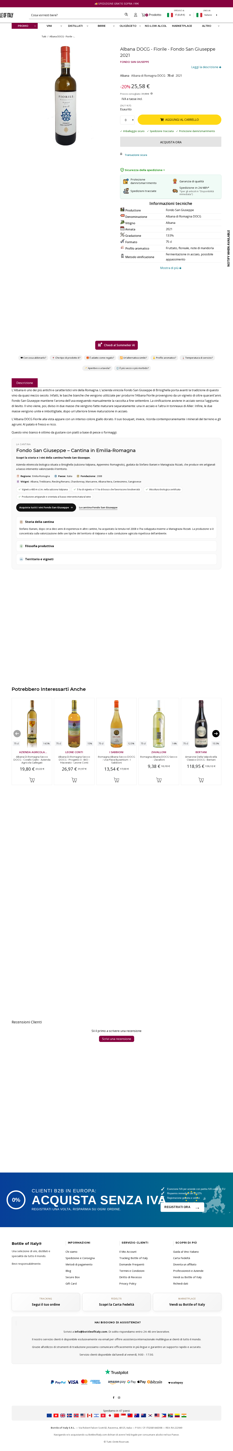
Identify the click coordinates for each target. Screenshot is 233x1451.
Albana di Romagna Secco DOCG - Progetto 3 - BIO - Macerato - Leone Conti (74, 759)
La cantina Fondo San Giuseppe (98, 507)
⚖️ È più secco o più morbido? (132, 368)
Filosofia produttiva (39, 546)
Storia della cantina (39, 522)
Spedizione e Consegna (80, 1258)
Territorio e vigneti (39, 559)
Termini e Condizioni (131, 1271)
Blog (68, 1271)
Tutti (44, 36)
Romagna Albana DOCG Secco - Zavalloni (158, 758)
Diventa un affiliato (184, 1264)
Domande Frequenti (131, 1264)
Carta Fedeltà (181, 1258)
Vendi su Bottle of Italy (187, 1277)
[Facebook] (113, 1397)
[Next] (216, 733)
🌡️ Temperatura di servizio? (197, 357)
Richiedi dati (180, 1283)
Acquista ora (170, 142)
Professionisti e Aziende (188, 1271)
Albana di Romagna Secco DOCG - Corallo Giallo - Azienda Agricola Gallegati (31, 759)
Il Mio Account (128, 1251)
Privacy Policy (127, 1283)
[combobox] (76, 15)
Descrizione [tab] (24, 383)
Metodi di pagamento (79, 1264)
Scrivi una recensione (116, 1039)
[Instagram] (119, 1397)
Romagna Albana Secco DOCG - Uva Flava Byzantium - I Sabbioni (116, 759)
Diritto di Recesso (130, 1277)
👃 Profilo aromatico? (164, 357)
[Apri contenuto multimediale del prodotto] (66, 96)
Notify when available (228, 248)
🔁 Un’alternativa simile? (133, 357)
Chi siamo (71, 1251)
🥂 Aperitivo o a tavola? (97, 368)
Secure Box (73, 1277)
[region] (66, 96)
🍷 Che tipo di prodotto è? (66, 357)
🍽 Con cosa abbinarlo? (33, 357)
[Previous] (17, 733)
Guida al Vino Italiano (186, 1251)
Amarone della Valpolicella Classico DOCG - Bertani (201, 758)
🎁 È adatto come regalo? (100, 357)
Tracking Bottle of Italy (133, 1258)
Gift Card (71, 1283)
